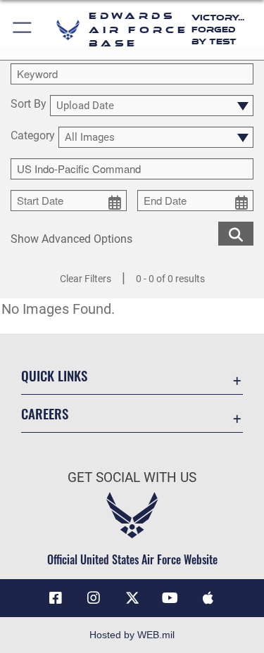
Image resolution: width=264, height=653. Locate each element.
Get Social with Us (132, 477)
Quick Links (54, 375)
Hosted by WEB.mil (132, 634)
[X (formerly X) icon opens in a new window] (132, 598)
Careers (44, 413)
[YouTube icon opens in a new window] (170, 598)
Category (33, 136)
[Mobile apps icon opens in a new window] (208, 598)
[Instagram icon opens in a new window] (93, 598)
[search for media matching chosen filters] (235, 232)
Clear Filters (85, 278)
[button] (23, 30)
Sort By (28, 104)
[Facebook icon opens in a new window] (55, 598)
